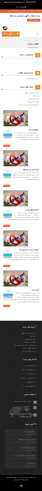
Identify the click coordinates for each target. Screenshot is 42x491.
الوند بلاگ (32, 336)
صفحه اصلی (36, 40)
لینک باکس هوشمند (30, 339)
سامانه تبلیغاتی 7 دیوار (29, 348)
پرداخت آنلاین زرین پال (28, 351)
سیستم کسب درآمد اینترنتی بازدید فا (25, 345)
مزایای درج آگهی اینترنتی (32, 210)
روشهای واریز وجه (34, 130)
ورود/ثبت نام (20, 7)
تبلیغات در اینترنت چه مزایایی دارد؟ (29, 250)
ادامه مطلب (6, 145)
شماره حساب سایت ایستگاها (31, 170)
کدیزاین (16, 479)
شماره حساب (35, 290)
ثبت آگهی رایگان (10, 34)
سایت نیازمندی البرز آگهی (28, 333)
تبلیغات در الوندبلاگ (29, 342)
